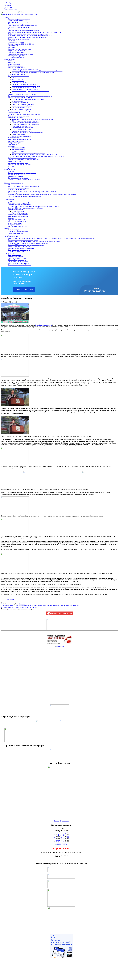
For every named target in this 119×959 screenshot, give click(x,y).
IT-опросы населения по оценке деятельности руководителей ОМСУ (30, 35)
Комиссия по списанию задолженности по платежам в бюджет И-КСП (34, 154)
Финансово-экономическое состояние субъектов (27, 132)
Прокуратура (12, 47)
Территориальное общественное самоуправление (23, 30)
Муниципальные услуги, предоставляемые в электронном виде (28, 243)
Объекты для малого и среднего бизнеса (24, 121)
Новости (7, 2)
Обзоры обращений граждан (17, 260)
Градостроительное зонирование (18, 76)
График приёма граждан (16, 176)
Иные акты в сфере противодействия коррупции (23, 186)
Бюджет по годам (13, 230)
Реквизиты (11, 62)
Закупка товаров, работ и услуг (22, 131)
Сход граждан (12, 144)
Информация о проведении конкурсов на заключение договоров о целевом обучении (35, 32)
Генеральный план (18, 81)
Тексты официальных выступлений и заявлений (23, 159)
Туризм (10, 29)
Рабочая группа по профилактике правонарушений (28, 153)
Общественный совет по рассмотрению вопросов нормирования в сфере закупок (38, 156)
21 (61, 839)
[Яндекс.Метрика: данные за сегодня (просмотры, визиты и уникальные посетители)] (61, 844)
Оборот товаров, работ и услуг (21, 129)
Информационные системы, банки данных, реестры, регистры (28, 34)
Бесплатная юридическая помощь (18, 39)
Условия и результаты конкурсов (22, 109)
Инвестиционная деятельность (18, 22)
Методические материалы (16, 189)
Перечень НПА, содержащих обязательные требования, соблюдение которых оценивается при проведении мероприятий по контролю (51, 238)
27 (59, 841)
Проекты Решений (18, 211)
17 (68, 837)
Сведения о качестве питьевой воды (19, 49)
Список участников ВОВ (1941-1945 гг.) (21, 44)
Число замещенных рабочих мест (22, 127)
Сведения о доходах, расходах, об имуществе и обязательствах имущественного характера (37, 193)
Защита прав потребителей (16, 52)
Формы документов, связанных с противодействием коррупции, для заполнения (34, 191)
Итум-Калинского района (43, 325)
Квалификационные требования (22, 106)
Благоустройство (17, 79)
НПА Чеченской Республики (17, 226)
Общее (6, 17)
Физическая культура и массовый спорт (20, 54)
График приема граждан (16, 256)
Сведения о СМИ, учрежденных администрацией (24, 114)
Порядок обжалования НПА (17, 221)
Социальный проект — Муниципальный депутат (24, 179)
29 (63, 841)
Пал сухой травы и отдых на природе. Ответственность (18, 607)
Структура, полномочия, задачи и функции (22, 94)
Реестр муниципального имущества (19, 139)
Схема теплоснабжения (19, 82)
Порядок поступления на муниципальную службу (28, 99)
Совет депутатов (9, 169)
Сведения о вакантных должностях (23, 104)
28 (61, 841)
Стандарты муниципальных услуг (19, 250)
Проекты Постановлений (20, 213)
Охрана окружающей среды (17, 57)
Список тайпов (13, 45)
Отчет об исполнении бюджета (18, 231)
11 (54, 837)
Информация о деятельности (17, 67)
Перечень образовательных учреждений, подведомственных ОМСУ (30, 37)
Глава (10, 61)
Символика (11, 40)
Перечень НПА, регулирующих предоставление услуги (26, 245)
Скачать (56, 821)
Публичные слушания (15, 223)
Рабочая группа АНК (18, 148)
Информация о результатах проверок (20, 164)
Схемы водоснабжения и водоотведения (25, 89)
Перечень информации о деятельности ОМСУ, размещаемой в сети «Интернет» (37, 71)
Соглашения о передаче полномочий (19, 204)
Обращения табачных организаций (19, 27)
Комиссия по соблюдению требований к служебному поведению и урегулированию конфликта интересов (42, 194)
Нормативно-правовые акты (21, 107)
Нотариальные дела (14, 143)
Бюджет (6, 228)
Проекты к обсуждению (15, 209)
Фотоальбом (8, 4)
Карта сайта (8, 7)
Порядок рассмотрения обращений (19, 263)
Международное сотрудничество (18, 24)
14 (61, 837)
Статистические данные (16, 141)
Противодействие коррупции (13, 183)
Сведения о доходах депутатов (18, 178)
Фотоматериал (9, 599)
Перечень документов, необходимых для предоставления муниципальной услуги (34, 241)
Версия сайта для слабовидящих (61, 613)
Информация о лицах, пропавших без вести (22, 158)
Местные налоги (13, 138)
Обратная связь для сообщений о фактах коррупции (24, 196)
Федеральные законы (15, 225)
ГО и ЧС (11, 166)
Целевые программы (18, 134)
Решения (11, 218)
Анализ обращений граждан (17, 258)
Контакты (7, 5)
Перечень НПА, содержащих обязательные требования (25, 208)
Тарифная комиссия (18, 151)
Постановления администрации (18, 214)
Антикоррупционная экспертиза (18, 188)
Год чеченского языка (11, 9)
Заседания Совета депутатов (17, 174)
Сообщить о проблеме (24, 289)
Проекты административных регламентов (21, 248)
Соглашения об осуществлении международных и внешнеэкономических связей (34, 206)
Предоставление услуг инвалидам (19, 246)
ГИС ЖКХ (15, 77)
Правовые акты (9, 199)
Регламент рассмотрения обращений (19, 265)
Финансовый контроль (15, 233)
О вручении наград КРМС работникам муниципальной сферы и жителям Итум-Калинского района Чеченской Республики (41, 605)
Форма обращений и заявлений (18, 261)
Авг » (64, 843)
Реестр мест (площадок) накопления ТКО (25, 84)
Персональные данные (15, 66)
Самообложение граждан (16, 42)
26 (57, 841)
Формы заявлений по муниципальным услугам (23, 240)
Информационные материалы (21, 126)
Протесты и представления (16, 220)
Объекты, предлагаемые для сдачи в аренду (26, 124)
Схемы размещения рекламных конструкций (22, 25)
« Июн (59, 843)
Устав (10, 201)
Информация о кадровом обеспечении (20, 97)
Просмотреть (64, 821)
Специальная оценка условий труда (19, 111)
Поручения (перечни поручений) (18, 203)
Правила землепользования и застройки (24, 87)
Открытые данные (14, 64)
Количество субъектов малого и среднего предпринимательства (32, 119)
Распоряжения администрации (18, 216)
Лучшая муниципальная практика (19, 19)
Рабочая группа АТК (18, 149)
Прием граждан (9, 253)
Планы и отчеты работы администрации (25, 69)
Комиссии (11, 146)
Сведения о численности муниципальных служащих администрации (30, 96)
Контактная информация (20, 102)
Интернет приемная (14, 255)
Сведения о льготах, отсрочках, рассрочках (25, 122)
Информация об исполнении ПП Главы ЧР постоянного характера (33, 72)
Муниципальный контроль (16, 74)
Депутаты (11, 171)
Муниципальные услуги (12, 236)
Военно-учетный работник (16, 56)
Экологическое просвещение (17, 20)
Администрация (9, 59)
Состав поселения (14, 112)
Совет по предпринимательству (22, 136)
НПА (10, 184)
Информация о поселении (16, 51)
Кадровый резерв (17, 101)
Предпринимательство (15, 117)
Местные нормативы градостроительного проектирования (30, 91)
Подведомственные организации (18, 116)
